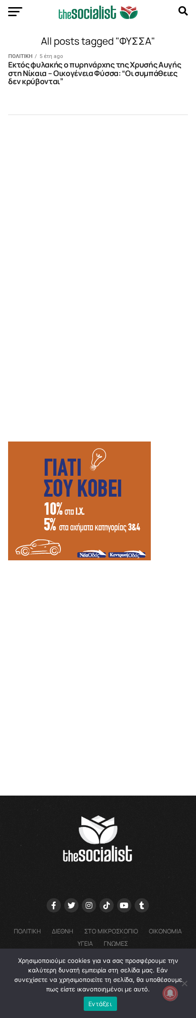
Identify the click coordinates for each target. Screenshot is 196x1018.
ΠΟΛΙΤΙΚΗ (27, 931)
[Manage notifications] (170, 993)
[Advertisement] (98, 673)
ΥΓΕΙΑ (85, 943)
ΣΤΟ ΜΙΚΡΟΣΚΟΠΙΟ (111, 931)
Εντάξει (100, 1003)
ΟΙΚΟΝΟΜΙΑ (165, 931)
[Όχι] (184, 983)
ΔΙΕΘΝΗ (62, 931)
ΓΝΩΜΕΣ (116, 943)
